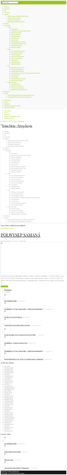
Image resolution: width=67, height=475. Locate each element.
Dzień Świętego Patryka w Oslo (18, 43)
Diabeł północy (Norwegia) (14, 19)
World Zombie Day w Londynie (18, 41)
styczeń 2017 (8, 386)
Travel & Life (7, 12)
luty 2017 (7, 384)
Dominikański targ (15, 84)
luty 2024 (7, 366)
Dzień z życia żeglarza (16, 58)
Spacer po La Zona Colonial (17, 87)
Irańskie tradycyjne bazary (17, 71)
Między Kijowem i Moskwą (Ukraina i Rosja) (18, 16)
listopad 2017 (8, 378)
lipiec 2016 (7, 391)
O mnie (6, 102)
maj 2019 (7, 374)
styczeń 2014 (8, 431)
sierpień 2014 (8, 421)
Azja (9, 65)
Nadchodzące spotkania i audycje (12, 105)
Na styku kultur (14, 76)
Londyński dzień (15, 38)
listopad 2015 (8, 399)
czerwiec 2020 (8, 371)
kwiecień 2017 (8, 381)
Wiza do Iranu (8, 460)
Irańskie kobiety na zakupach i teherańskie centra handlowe (25, 73)
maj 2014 (7, 426)
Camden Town (14, 40)
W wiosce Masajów (16, 54)
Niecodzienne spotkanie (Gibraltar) (16, 21)
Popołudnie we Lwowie (16, 45)
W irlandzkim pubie (15, 36)
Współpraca (7, 103)
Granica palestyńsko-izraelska (18, 78)
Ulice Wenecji (14, 29)
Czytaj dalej (4, 286)
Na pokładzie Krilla (15, 62)
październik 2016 (9, 388)
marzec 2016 (8, 393)
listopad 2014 (8, 416)
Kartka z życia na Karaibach (13, 317)
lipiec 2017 (7, 379)
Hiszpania (6, 7)
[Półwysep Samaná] (33, 272)
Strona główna (7, 100)
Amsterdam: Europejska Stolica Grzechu (21, 30)
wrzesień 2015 (9, 401)
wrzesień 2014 (9, 419)
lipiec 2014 (7, 422)
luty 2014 (7, 429)
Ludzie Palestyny (15, 75)
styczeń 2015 (8, 412)
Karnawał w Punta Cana (17, 86)
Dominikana (7, 8)
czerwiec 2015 (8, 404)
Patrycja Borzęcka (6, 241)
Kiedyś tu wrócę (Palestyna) (14, 18)
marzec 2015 (8, 409)
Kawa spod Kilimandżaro (17, 53)
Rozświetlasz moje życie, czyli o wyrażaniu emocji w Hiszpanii (23, 359)
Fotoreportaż (7, 25)
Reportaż (6, 23)
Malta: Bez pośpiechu (16, 32)
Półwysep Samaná (20, 235)
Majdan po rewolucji (16, 47)
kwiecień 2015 (8, 407)
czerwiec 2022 (8, 368)
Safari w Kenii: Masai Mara (17, 56)
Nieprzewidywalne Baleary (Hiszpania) (16, 468)
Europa (9, 27)
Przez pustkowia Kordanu (17, 69)
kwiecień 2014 (8, 427)
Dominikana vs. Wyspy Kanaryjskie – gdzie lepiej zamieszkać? (23, 309)
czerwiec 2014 (8, 424)
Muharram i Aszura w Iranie (17, 67)
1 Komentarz (22, 241)
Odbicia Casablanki (15, 64)
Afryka (9, 49)
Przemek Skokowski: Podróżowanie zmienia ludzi (19, 97)
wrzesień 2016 (9, 389)
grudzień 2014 (8, 414)
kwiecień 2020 (8, 373)
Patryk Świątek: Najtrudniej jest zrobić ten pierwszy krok (21, 95)
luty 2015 (7, 411)
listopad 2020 (8, 369)
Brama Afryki (14, 60)
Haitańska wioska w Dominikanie (19, 89)
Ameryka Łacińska (12, 82)
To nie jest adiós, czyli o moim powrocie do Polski (19, 335)
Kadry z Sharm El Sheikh (17, 80)
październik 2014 (9, 417)
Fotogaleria (7, 91)
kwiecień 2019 (8, 376)
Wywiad (6, 93)
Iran (5, 10)
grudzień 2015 (8, 397)
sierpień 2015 (8, 402)
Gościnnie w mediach (9, 107)
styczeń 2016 (8, 396)
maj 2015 (7, 406)
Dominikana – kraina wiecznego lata (15, 343)
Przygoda (6, 14)
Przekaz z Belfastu (15, 34)
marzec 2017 (8, 383)
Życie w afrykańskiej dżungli (18, 51)
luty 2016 (7, 394)
